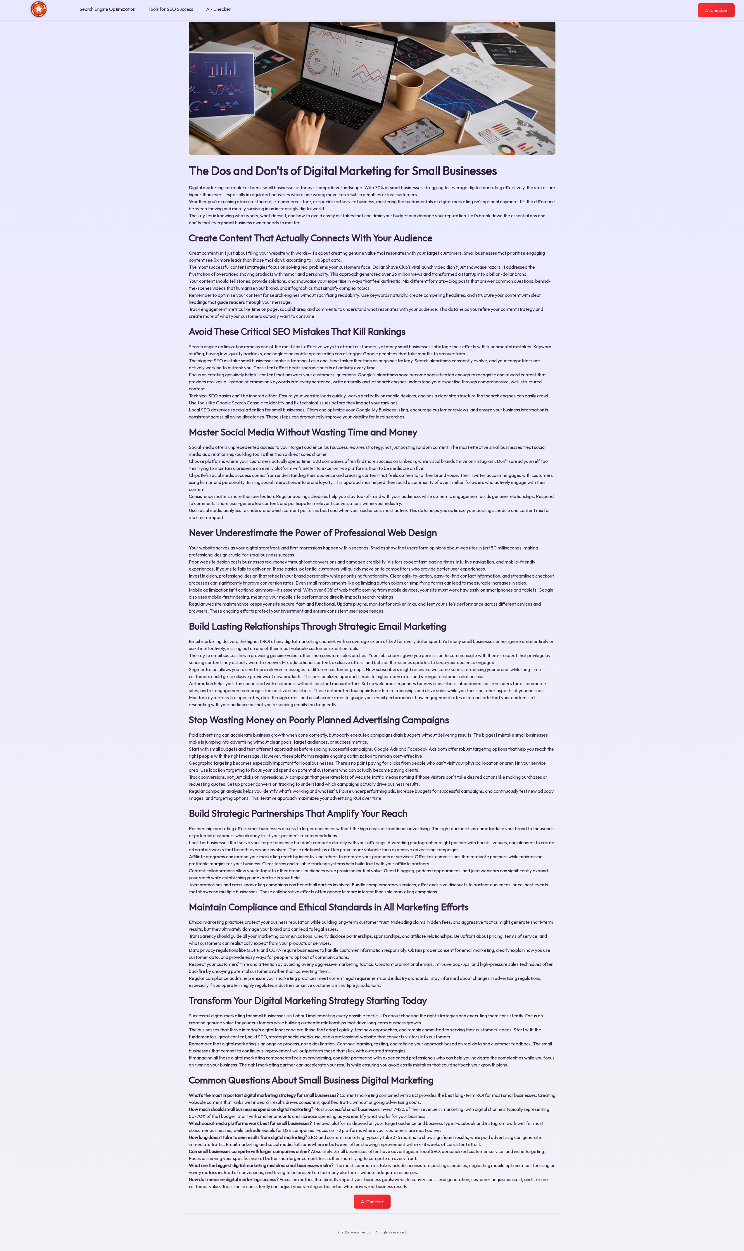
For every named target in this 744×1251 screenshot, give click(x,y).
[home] (38, 15)
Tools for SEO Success (170, 9)
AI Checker (716, 10)
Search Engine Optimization (107, 9)
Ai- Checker (218, 9)
